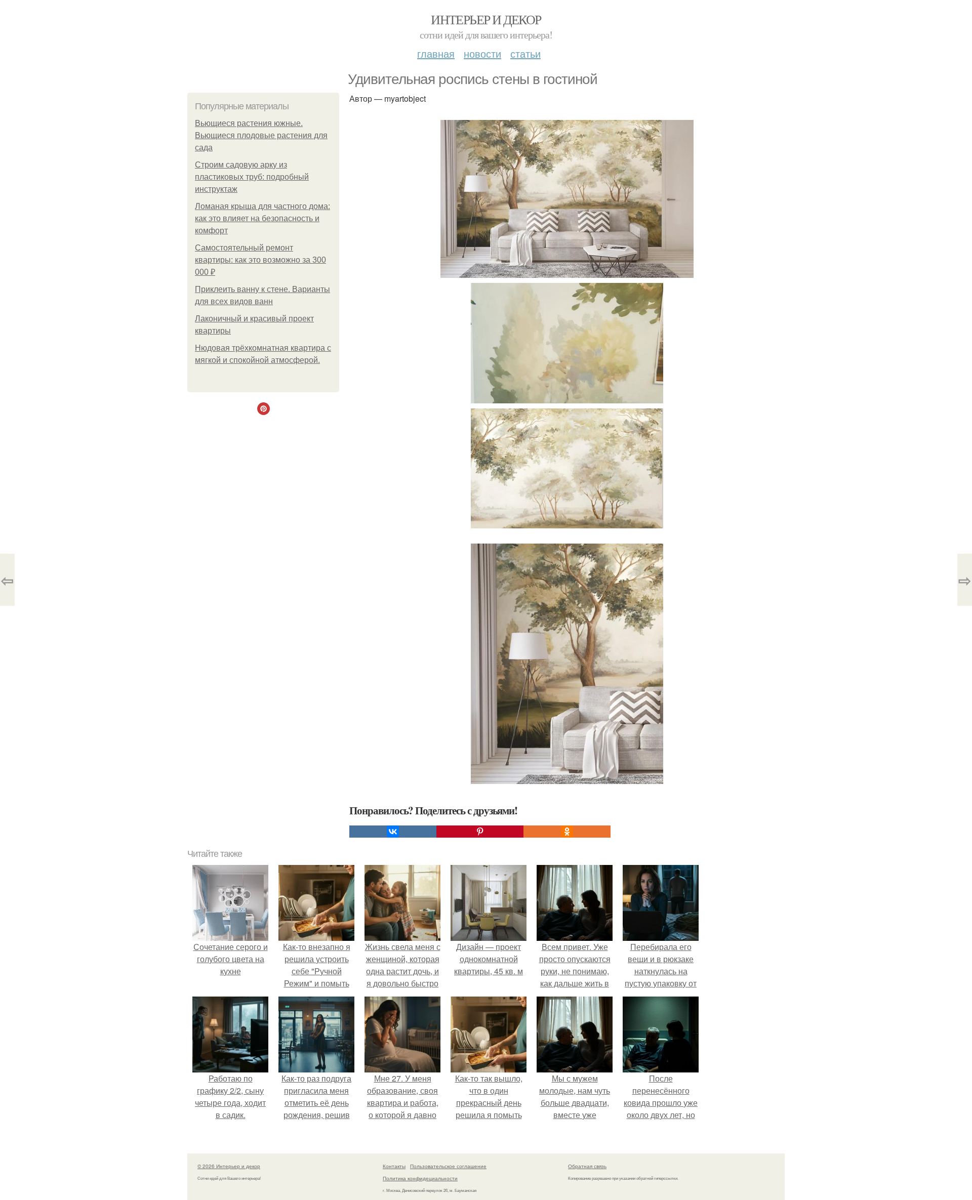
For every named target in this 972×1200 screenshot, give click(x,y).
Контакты (394, 1166)
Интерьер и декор (486, 19)
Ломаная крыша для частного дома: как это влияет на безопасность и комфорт (262, 218)
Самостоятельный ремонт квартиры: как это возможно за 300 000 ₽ (260, 259)
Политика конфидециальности (420, 1178)
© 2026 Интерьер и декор (228, 1166)
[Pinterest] (479, 831)
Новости (482, 53)
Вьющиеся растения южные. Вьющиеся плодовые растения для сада (261, 135)
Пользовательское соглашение (448, 1166)
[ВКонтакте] (392, 831)
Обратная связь (587, 1166)
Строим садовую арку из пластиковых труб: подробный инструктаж (252, 176)
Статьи (525, 53)
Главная (436, 53)
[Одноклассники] (567, 831)
